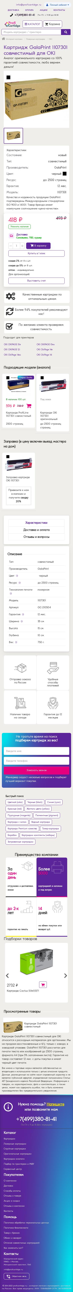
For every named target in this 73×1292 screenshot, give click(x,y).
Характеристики (36, 522)
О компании (10, 1180)
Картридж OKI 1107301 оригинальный (48, 416)
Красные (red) (15, 808)
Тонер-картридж (50, 828)
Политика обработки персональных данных (26, 1222)
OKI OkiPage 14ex (12, 354)
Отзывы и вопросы (36, 537)
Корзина (54, 24)
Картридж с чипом (17, 822)
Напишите (55, 1104)
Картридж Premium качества (22, 828)
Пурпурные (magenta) (19, 815)
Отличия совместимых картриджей (21, 1243)
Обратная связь (19, 1276)
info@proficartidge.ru (28, 4)
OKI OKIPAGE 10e (12, 344)
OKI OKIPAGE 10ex (46, 344)
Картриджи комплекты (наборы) (38, 835)
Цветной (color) (15, 802)
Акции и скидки (12, 1201)
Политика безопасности (16, 1227)
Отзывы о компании (14, 1206)
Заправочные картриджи (20, 841)
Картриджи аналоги (14, 1159)
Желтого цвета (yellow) (38, 808)
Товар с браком (12, 1233)
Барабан (12, 835)
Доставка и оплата (36, 530)
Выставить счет (36, 280)
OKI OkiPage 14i (44, 354)
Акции (44, 10)
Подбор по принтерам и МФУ (19, 1164)
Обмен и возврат (12, 1238)
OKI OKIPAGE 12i (12, 349)
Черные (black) (35, 802)
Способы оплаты (12, 1191)
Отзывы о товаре (12, 1195)
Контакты (59, 10)
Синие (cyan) (53, 802)
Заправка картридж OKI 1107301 (18, 479)
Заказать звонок (37, 770)
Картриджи (9, 1138)
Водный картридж (40, 822)
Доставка (13, 10)
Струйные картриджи (15, 1148)
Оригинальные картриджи (17, 1153)
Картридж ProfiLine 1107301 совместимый (18, 414)
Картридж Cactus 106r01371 (23, 990)
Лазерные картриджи (15, 1143)
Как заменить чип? (13, 1248)
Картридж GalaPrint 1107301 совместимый (40, 1025)
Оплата (29, 10)
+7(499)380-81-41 (25, 15)
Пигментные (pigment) (46, 815)
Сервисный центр (13, 1169)
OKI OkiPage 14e (45, 349)
